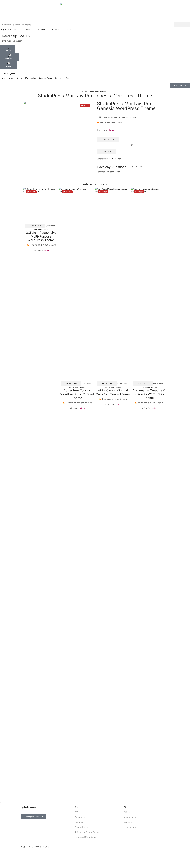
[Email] (145, 166)
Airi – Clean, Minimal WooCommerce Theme (113, 392)
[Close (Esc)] (0, 802)
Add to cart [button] (36, 226)
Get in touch (114, 172)
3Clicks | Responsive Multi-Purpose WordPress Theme (41, 236)
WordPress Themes (98, 91)
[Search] (182, 24)
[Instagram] (137, 166)
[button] (7, 49)
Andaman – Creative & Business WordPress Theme (148, 394)
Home (84, 91)
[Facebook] (132, 166)
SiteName (44, 846)
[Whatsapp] (141, 166)
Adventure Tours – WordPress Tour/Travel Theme (77, 394)
